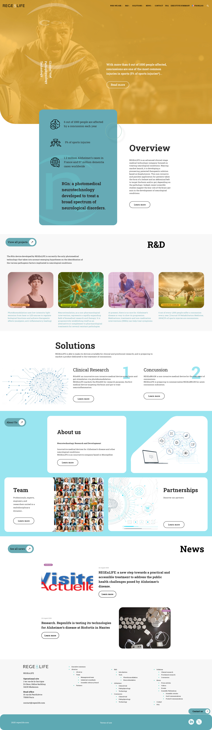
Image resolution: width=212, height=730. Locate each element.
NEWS (148, 6)
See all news (17, 548)
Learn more (140, 204)
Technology (41, 69)
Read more (118, 85)
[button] (207, 5)
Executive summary (180, 6)
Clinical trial (50, 70)
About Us (12, 422)
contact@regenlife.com (34, 703)
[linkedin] (191, 722)
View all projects (18, 242)
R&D (126, 6)
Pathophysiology (46, 73)
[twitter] (199, 722)
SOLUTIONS (137, 6)
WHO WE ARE (115, 6)
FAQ (167, 6)
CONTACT (159, 6)
